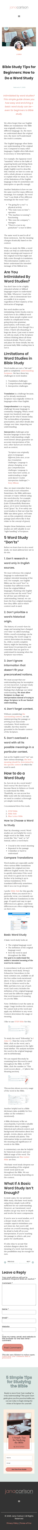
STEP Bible (13, 811)
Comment (7, 1283)
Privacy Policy (13, 1523)
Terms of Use (25, 1523)
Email (5, 1318)
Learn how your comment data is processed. (16, 1357)
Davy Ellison (13, 483)
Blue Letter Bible (15, 816)
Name (5, 1309)
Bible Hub (12, 813)
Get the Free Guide (19, 1469)
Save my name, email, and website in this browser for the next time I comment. (19, 1338)
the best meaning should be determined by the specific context (18, 762)
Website (6, 1326)
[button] (19, 16)
